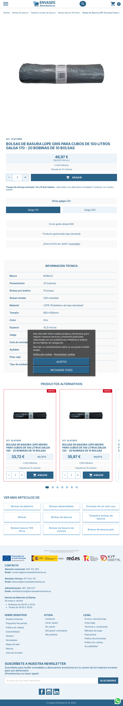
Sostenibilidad (13, 631)
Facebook (44, 692)
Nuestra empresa (14, 619)
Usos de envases (14, 652)
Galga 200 (90, 209)
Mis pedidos (51, 634)
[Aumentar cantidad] (25, 177)
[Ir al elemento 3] (57, 487)
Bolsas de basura (61, 517)
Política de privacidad (95, 638)
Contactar (50, 619)
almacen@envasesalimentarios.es (28, 581)
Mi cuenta (50, 626)
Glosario (10, 636)
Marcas (9, 648)
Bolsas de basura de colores (61, 529)
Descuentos (90, 634)
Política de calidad (15, 627)
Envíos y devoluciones (95, 619)
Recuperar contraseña (56, 630)
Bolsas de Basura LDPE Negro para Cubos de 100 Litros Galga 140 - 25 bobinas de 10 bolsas (28, 447)
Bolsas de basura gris (101, 529)
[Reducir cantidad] (9, 177)
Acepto (61, 362)
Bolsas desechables (61, 506)
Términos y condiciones (96, 626)
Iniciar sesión (51, 622)
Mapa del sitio (13, 644)
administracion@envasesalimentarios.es (31, 591)
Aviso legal (90, 622)
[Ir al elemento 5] (67, 487)
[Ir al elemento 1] (47, 487)
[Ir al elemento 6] (72, 487)
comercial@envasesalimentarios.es (29, 572)
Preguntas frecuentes (16, 623)
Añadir (74, 177)
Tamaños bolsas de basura (101, 517)
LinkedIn (57, 692)
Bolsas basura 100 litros (22, 529)
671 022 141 (30, 578)
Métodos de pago (93, 630)
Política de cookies (42, 354)
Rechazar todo (61, 370)
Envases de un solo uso (100, 506)
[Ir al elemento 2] (52, 487)
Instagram (51, 692)
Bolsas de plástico (22, 506)
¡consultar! (74, 243)
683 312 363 (32, 569)
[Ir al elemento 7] (76, 487)
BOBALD (48, 275)
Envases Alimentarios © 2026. (61, 703)
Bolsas (22, 517)
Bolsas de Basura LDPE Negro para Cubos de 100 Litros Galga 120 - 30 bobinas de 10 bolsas (84, 447)
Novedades (11, 640)
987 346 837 (28, 588)
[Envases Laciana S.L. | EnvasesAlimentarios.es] (44, 3)
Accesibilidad (91, 646)
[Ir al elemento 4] (62, 487)
